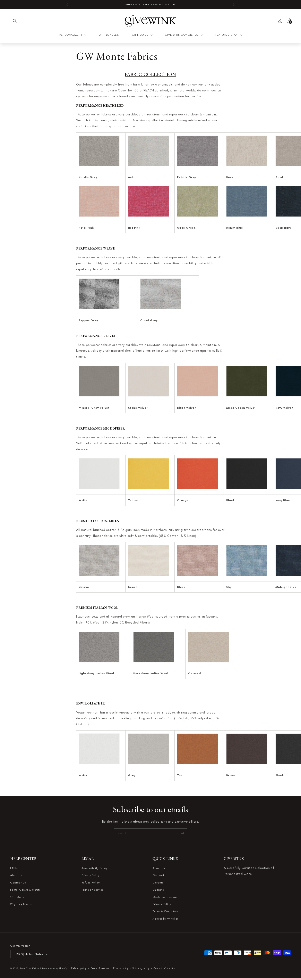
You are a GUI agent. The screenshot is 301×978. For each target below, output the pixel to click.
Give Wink (25, 968)
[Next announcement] (233, 4)
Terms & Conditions (166, 911)
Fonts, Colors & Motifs (25, 889)
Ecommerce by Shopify (54, 968)
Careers (158, 882)
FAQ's (14, 868)
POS (34, 968)
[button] (14, 20)
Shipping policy (140, 968)
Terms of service (100, 968)
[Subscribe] (182, 833)
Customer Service (165, 897)
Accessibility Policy (94, 868)
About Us (16, 875)
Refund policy (78, 968)
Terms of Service (92, 889)
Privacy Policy (90, 875)
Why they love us (21, 904)
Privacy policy (120, 968)
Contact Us (18, 882)
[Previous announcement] (67, 4)
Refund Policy (90, 882)
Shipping (158, 889)
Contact (158, 875)
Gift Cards (17, 897)
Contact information (164, 968)
